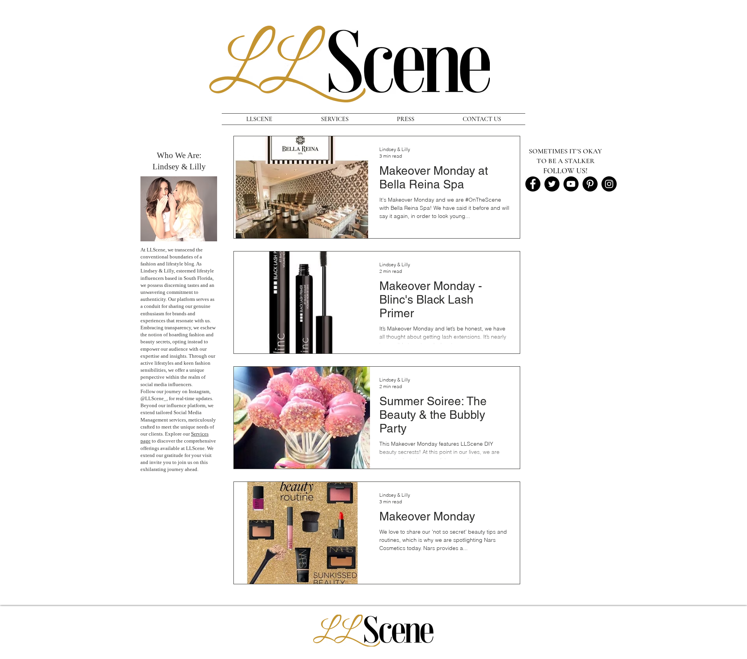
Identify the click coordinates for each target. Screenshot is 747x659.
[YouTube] (571, 184)
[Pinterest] (590, 184)
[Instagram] (609, 184)
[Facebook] (532, 184)
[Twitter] (551, 184)
